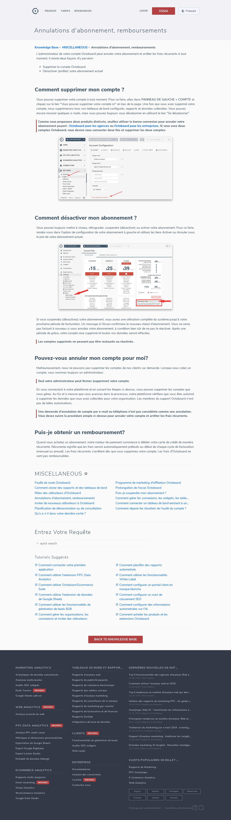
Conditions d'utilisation (178, 808)
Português (174, 791)
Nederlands (192, 791)
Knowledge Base (47, 47)
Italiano (155, 798)
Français (137, 798)
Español (155, 791)
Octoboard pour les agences (89, 126)
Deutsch (174, 798)
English (137, 791)
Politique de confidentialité (145, 808)
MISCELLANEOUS (74, 47)
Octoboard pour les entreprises (136, 126)
